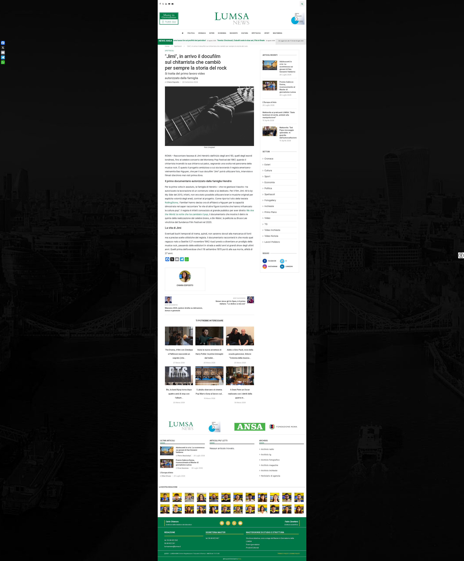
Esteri (211, 33)
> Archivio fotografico (269, 460)
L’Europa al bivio (269, 102)
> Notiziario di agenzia (269, 476)
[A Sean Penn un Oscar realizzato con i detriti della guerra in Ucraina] (240, 375)
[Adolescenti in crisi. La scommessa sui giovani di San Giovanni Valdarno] (270, 65)
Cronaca (202, 33)
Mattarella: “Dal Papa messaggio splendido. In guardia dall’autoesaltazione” (288, 132)
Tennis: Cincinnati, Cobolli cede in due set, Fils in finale (212, 40)
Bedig (239, 559)
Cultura (244, 33)
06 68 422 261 (169, 543)
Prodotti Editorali (252, 548)
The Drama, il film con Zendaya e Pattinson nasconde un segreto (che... (179, 354)
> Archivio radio (266, 449)
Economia (222, 33)
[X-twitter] (234, 523)
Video (267, 218)
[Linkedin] (166, 4)
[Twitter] (163, 4)
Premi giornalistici (253, 545)
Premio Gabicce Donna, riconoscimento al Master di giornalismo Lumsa (287, 87)
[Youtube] (169, 4)
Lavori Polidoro (272, 242)
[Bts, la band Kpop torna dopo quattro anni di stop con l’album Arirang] (179, 375)
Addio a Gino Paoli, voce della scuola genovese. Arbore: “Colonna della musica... (240, 354)
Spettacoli (256, 33)
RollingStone (171, 202)
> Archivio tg (265, 454)
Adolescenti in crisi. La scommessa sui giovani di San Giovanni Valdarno (287, 67)
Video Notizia (271, 236)
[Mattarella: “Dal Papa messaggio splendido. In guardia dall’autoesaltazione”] (270, 131)
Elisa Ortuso (166, 476)
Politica (191, 33)
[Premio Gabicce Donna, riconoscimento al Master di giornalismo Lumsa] (270, 85)
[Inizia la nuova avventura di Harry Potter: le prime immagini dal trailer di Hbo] (209, 336)
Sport (266, 33)
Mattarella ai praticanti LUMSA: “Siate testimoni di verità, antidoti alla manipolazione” (279, 115)
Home (167, 46)
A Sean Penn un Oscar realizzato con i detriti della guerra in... (240, 394)
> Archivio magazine (268, 465)
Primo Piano (271, 212)
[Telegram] (2, 57)
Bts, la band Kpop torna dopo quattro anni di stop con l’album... (179, 394)
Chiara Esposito (173, 82)
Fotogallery (270, 200)
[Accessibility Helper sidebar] (461, 255)
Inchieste (234, 33)
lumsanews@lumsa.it (172, 546)
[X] (2, 47)
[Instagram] (228, 523)
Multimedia (277, 33)
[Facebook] (160, 4)
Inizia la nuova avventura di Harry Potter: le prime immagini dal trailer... (209, 354)
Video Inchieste (272, 230)
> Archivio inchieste (268, 470)
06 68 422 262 (172, 540)
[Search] (302, 3)
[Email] (172, 4)
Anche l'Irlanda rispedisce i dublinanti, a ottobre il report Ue (274, 40)
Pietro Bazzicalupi (184, 456)
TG (266, 224)
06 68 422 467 (213, 538)
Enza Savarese (183, 468)
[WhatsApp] (2, 62)
